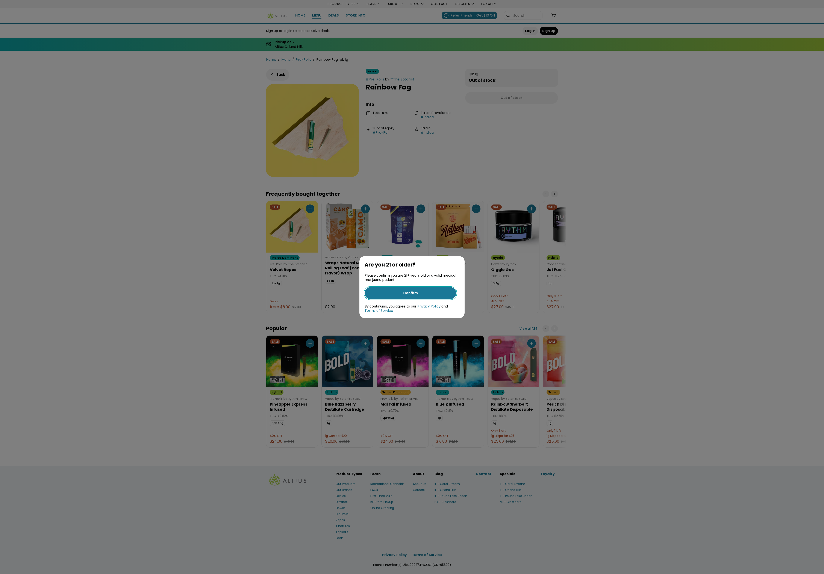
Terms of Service (379, 310)
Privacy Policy (429, 306)
